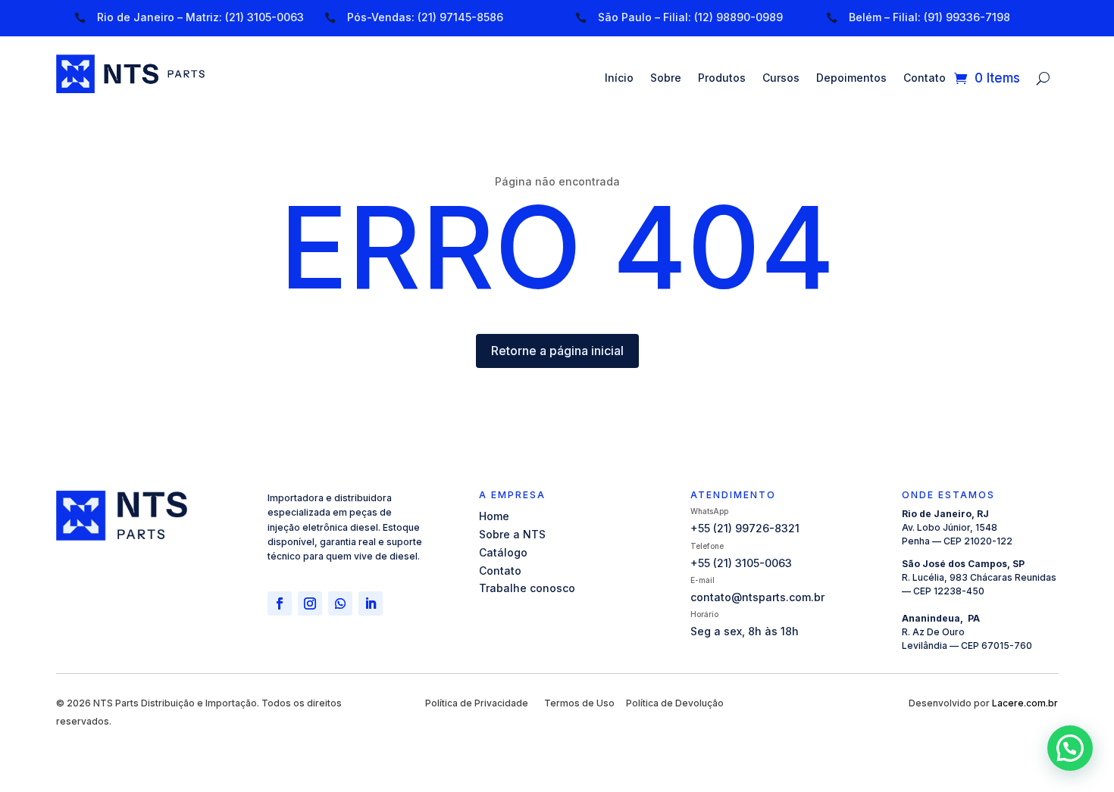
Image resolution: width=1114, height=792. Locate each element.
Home (494, 516)
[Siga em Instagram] (310, 603)
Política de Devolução (675, 703)
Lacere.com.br (1025, 703)
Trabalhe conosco (527, 588)
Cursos (781, 78)
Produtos (722, 78)
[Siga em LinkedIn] (370, 603)
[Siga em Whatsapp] (340, 603)
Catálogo (503, 552)
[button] (1070, 748)
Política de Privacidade (476, 703)
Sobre (665, 78)
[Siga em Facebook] (280, 603)
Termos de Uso (579, 703)
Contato (924, 78)
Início (619, 78)
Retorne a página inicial (557, 350)
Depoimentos (851, 78)
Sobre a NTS (512, 534)
